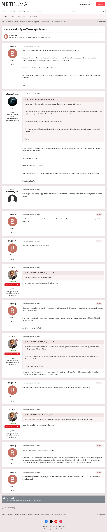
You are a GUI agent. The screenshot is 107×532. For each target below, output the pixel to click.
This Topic (95, 11)
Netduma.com (36, 11)
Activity (12, 11)
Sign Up (100, 4)
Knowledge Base (23, 11)
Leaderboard (33, 16)
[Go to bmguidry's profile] (6, 36)
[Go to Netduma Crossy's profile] (12, 101)
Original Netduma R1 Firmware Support (37, 37)
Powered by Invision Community (53, 529)
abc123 (12, 267)
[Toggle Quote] (25, 99)
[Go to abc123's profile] (12, 275)
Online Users (21, 16)
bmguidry (14, 35)
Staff (12, 16)
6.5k (13, 112)
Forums (4, 16)
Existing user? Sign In (86, 4)
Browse (4, 11)
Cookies (62, 526)
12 (13, 64)
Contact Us (53, 526)
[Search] (103, 11)
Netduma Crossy (12, 94)
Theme (45, 526)
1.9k (13, 289)
